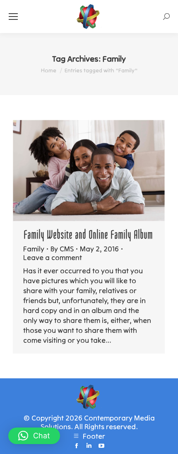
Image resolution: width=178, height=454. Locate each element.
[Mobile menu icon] (13, 17)
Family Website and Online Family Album (88, 234)
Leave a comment (52, 257)
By (62, 248)
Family (33, 248)
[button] (34, 436)
